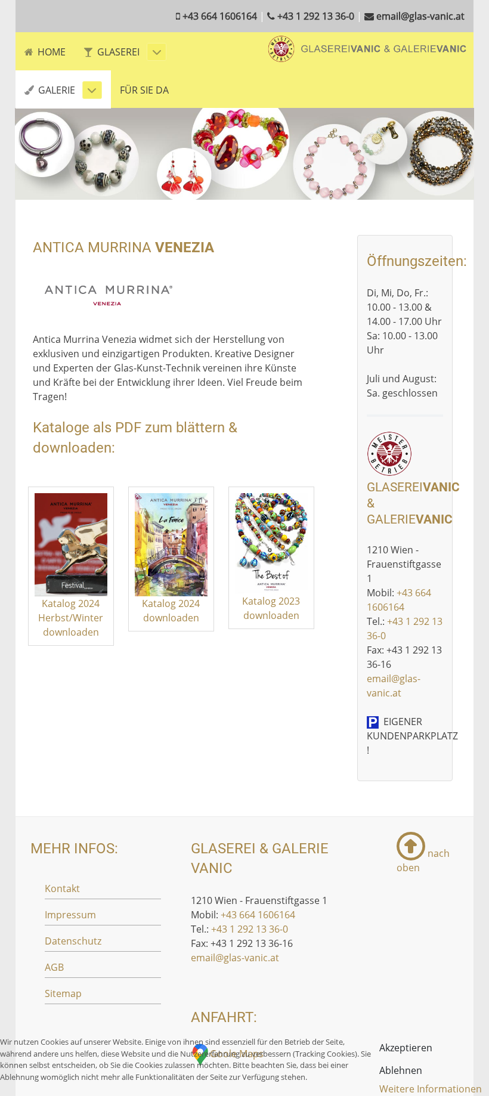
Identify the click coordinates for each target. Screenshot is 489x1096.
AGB (54, 967)
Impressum (70, 914)
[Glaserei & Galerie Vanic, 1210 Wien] (367, 47)
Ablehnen (400, 1070)
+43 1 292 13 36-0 (249, 929)
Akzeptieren (405, 1047)
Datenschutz (73, 941)
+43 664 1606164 (258, 914)
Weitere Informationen (430, 1088)
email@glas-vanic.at (235, 957)
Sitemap (63, 993)
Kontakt (62, 888)
